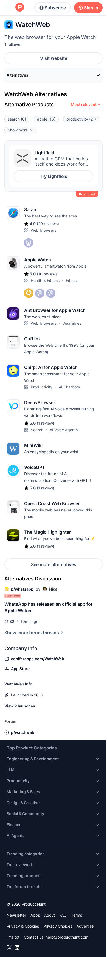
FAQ (63, 915)
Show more (18, 130)
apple (46, 119)
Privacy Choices (57, 926)
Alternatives (17, 75)
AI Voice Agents (64, 429)
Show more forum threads (31, 632)
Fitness (72, 280)
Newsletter (16, 915)
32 (11, 621)
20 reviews (48, 223)
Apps (35, 915)
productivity (81, 119)
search (17, 119)
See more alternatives (53, 564)
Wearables (72, 323)
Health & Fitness (45, 280)
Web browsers (43, 230)
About (49, 915)
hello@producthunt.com (67, 937)
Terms (76, 915)
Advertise (85, 926)
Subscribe (55, 7)
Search (37, 429)
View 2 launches (19, 706)
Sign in (91, 7)
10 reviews (47, 274)
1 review (45, 423)
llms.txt (13, 937)
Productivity (41, 387)
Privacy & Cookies (23, 926)
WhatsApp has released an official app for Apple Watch (48, 607)
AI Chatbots (69, 387)
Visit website (53, 58)
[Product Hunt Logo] (19, 7)
